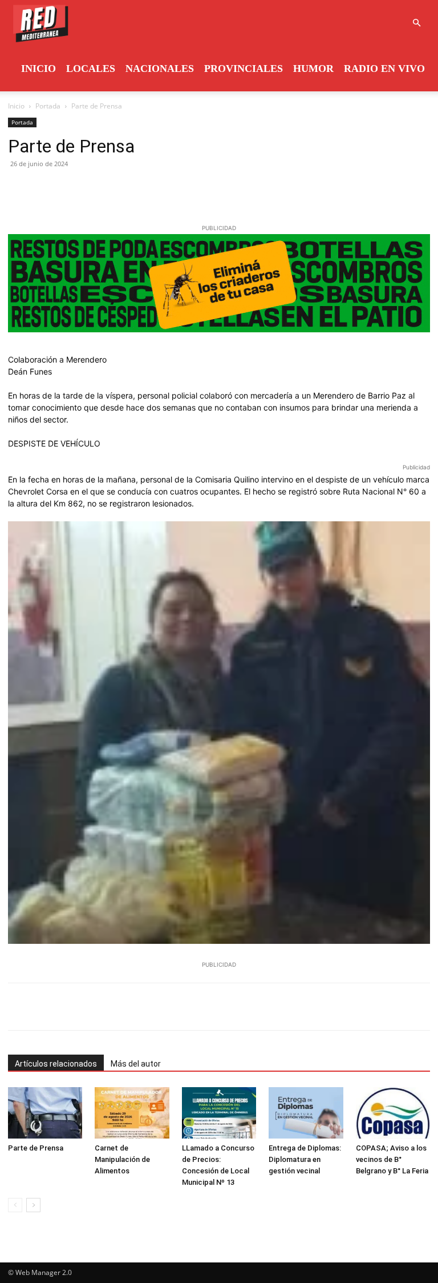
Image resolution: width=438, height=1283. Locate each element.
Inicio (38, 68)
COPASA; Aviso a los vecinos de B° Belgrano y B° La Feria (392, 1159)
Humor (313, 68)
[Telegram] (150, 189)
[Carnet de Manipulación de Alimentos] (132, 1113)
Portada (47, 106)
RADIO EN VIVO (384, 68)
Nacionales (159, 68)
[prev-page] (15, 1205)
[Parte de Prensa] (45, 1113)
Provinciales (243, 68)
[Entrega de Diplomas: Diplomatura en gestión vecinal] (306, 1113)
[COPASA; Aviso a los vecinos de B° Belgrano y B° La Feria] (393, 1113)
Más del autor (136, 1063)
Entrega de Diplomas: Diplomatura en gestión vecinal (305, 1159)
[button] (416, 23)
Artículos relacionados (56, 1063)
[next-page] (33, 1205)
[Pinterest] (71, 189)
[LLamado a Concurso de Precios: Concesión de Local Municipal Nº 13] (219, 1113)
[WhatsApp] (98, 189)
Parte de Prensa (35, 1148)
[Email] (124, 189)
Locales (90, 68)
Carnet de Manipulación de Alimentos (122, 1159)
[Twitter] (45, 189)
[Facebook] (19, 189)
